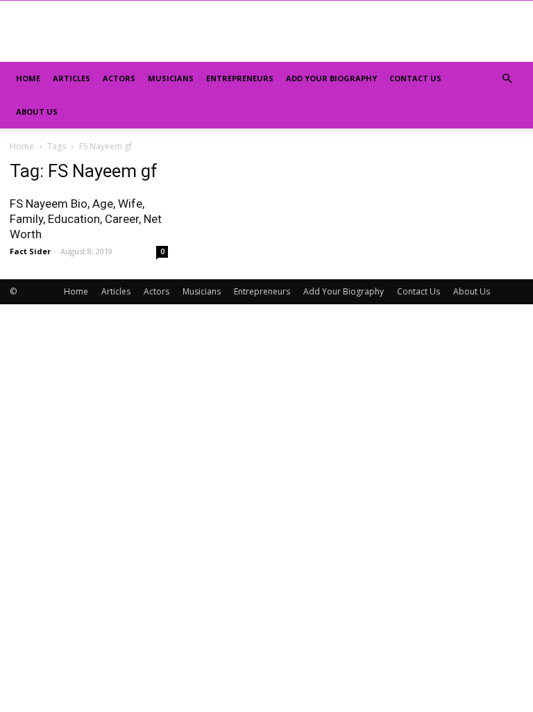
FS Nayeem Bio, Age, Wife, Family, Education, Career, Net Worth (86, 219)
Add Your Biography (331, 78)
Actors (119, 78)
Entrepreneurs (239, 78)
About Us (37, 111)
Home (28, 78)
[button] (506, 78)
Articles (71, 78)
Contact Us (415, 78)
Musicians (171, 78)
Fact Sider (30, 251)
